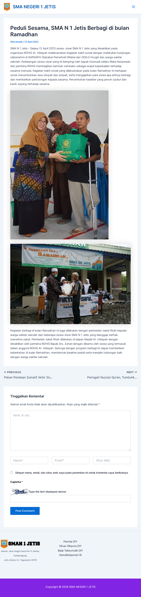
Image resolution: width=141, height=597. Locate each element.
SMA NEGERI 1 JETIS (34, 6)
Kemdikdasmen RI (70, 555)
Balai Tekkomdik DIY (70, 550)
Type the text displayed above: (47, 491)
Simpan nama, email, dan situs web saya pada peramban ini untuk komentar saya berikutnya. (72, 472)
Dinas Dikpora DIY (70, 546)
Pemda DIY (70, 541)
